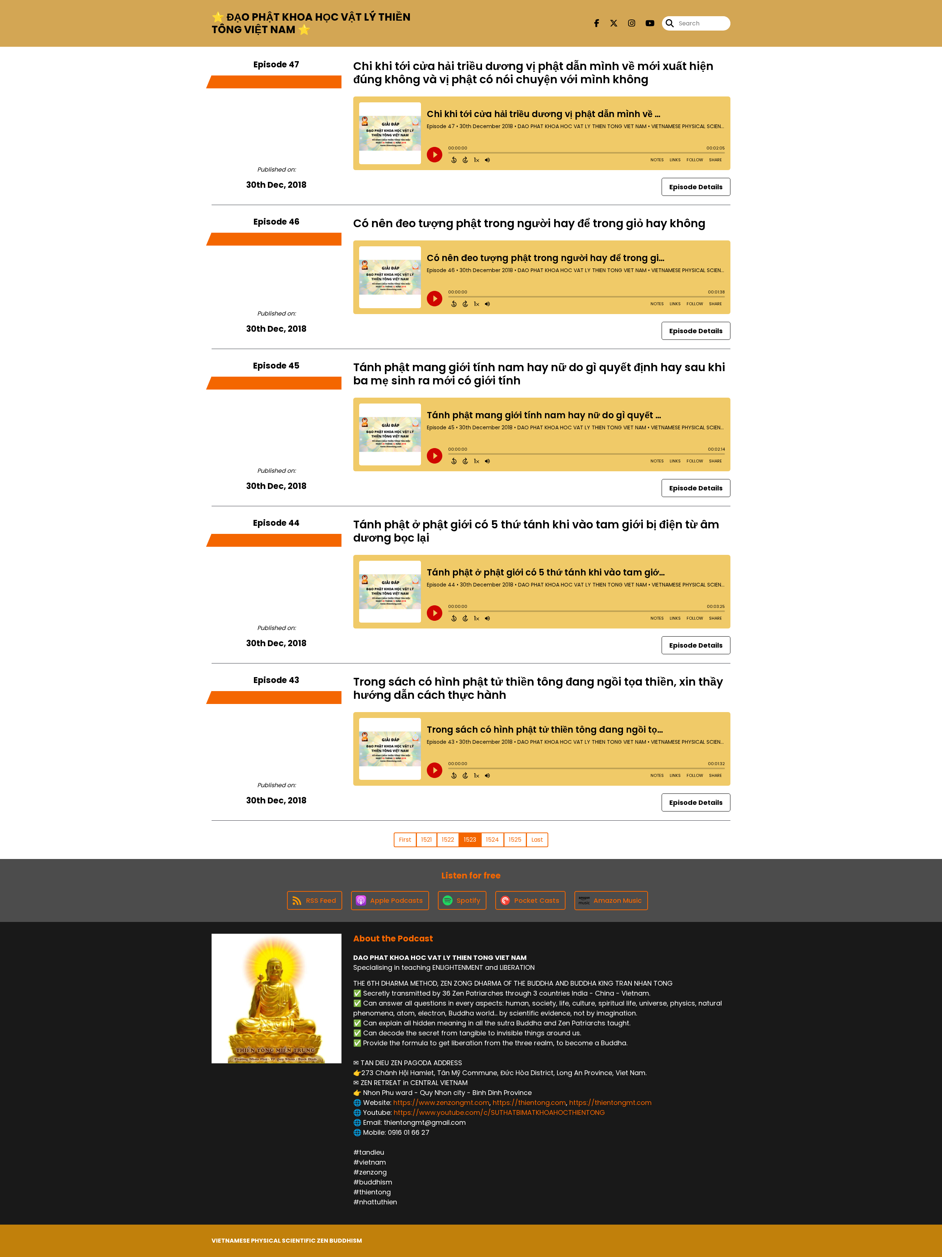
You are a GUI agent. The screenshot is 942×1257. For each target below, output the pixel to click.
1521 (426, 839)
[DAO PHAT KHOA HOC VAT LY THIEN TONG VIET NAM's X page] (609, 23)
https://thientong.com (529, 1102)
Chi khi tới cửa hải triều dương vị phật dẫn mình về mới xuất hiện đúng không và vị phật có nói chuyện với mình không (533, 72)
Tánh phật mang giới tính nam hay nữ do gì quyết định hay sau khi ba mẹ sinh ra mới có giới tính (539, 373)
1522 (448, 839)
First (405, 839)
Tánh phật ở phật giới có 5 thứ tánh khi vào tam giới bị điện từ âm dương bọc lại (536, 531)
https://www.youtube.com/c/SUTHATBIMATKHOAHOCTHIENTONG (499, 1112)
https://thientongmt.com (610, 1102)
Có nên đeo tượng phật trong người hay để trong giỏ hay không (529, 223)
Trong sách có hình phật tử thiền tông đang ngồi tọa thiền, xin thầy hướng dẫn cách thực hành (538, 688)
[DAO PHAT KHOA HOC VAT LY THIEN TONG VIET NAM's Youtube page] (646, 23)
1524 (492, 839)
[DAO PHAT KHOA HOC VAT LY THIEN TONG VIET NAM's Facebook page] (596, 23)
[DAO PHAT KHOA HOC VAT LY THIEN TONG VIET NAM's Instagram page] (627, 23)
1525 (515, 839)
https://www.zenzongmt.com (441, 1102)
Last (537, 839)
